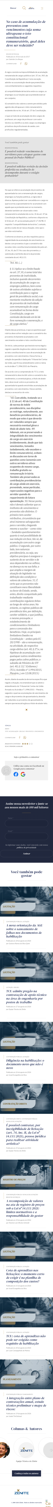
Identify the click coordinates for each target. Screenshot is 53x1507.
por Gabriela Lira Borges (14, 59)
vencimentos (39, 731)
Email (10, 831)
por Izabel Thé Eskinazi (14, 1416)
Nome (10, 818)
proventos (30, 731)
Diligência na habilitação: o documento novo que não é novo (25, 1064)
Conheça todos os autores (26, 1473)
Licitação (25, 921)
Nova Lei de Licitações (14, 1121)
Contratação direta (13, 1119)
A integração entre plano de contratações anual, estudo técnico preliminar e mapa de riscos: (26, 1403)
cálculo (22, 731)
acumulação (13, 731)
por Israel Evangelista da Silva (16, 1075)
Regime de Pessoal (12, 54)
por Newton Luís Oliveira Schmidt (17, 1223)
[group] (26, 1450)
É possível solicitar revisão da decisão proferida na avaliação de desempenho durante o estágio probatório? (26, 171)
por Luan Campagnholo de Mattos (18, 1350)
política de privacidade (26, 847)
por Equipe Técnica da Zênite (16, 1009)
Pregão (16, 987)
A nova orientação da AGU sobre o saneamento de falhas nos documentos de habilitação (24, 930)
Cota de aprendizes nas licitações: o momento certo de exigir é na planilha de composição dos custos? (25, 1275)
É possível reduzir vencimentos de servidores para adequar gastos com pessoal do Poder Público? (25, 154)
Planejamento (27, 1394)
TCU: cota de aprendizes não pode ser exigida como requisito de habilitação (26, 1339)
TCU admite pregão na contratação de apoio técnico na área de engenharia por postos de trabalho (26, 996)
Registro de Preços (13, 1197)
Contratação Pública (14, 921)
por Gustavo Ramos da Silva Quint (18, 943)
